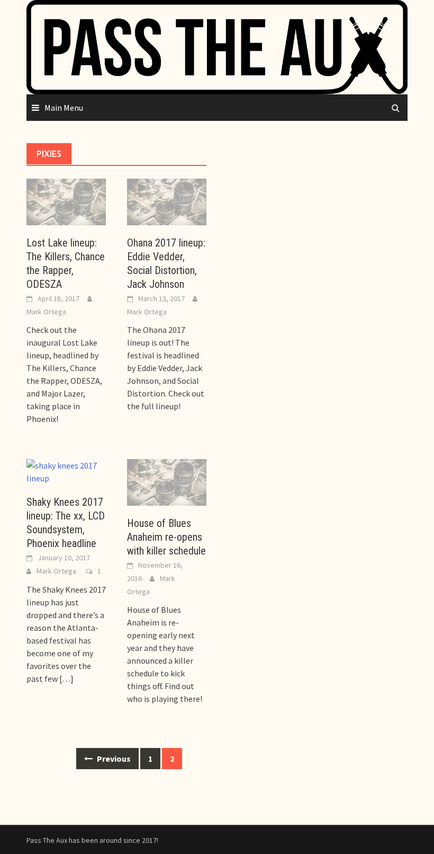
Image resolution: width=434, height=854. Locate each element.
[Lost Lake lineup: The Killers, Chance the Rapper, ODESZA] (66, 201)
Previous (113, 758)
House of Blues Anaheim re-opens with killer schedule (166, 537)
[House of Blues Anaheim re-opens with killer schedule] (166, 481)
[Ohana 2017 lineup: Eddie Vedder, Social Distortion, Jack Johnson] (166, 201)
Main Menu (63, 107)
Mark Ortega (46, 311)
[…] (66, 678)
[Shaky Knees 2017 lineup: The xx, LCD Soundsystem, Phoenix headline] (66, 470)
